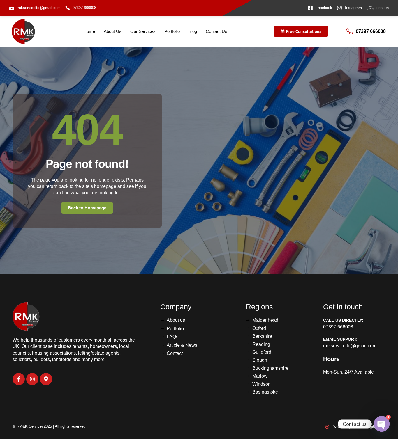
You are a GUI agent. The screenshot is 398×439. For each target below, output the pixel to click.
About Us (112, 31)
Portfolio (172, 31)
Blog (193, 31)
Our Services (143, 31)
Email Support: (340, 339)
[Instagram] (32, 379)
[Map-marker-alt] (46, 379)
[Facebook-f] (19, 379)
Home (89, 31)
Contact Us (216, 31)
